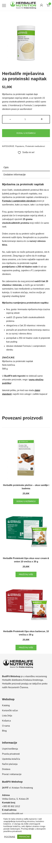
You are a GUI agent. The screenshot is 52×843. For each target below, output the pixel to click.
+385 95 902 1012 (11, 806)
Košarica (6, 721)
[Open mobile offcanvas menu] (4, 5)
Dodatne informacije (14, 174)
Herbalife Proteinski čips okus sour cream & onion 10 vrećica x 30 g (26, 560)
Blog (4, 731)
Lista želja (7, 715)
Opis (6, 167)
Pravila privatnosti (11, 754)
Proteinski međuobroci (35, 146)
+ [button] (42, 119)
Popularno (19, 146)
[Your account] (41, 5)
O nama (6, 726)
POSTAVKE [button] (9, 837)
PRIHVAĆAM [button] (24, 837)
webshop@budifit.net (12, 813)
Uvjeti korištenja (10, 749)
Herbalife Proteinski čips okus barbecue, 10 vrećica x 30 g (26, 633)
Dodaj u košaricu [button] (26, 501)
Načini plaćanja (9, 764)
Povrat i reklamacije (11, 774)
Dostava (6, 769)
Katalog (6, 705)
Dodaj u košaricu (26, 133)
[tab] (26, 167)
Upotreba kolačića (11, 759)
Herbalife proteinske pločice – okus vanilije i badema (26, 487)
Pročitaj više (26, 574)
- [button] (10, 119)
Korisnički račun (10, 710)
